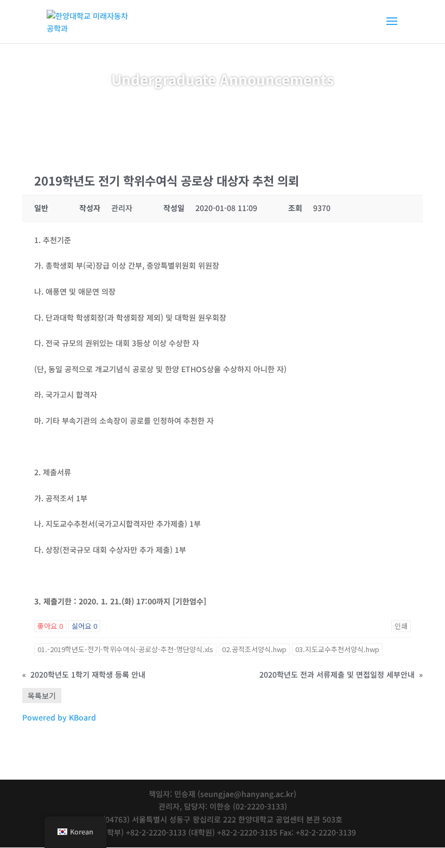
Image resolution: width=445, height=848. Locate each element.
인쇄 (401, 626)
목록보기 (42, 695)
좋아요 (50, 626)
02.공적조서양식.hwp (254, 649)
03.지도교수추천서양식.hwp (337, 649)
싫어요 (84, 626)
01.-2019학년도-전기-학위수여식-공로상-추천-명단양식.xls (125, 649)
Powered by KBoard (59, 717)
